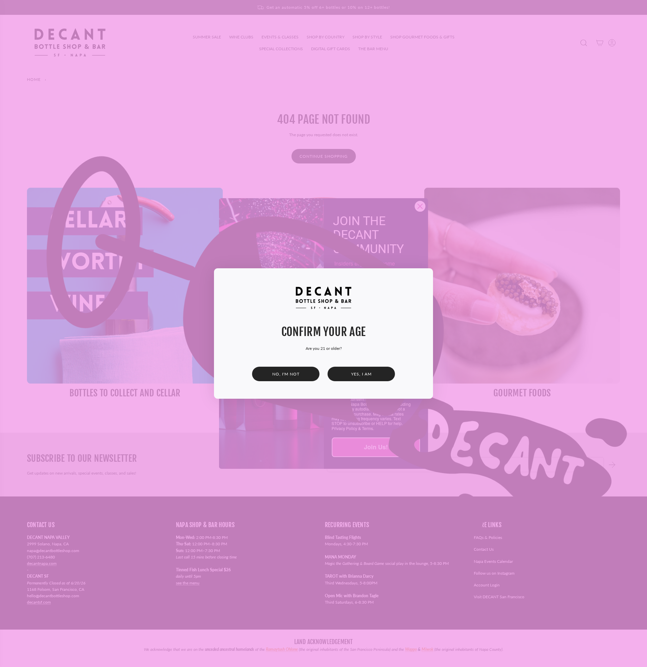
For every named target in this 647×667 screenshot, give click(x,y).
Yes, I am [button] (361, 373)
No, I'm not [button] (286, 373)
